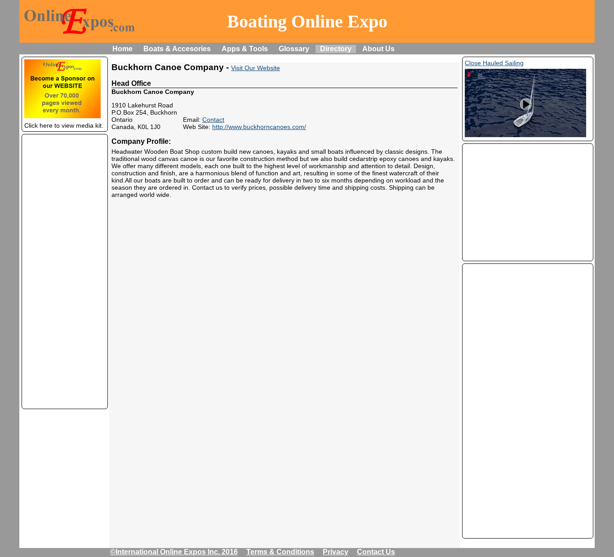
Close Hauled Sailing (494, 63)
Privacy (335, 552)
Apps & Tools (245, 49)
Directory (335, 49)
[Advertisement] (64, 271)
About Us (378, 49)
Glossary (294, 49)
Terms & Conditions (280, 552)
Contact (213, 119)
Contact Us (376, 552)
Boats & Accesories (177, 49)
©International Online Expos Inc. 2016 (174, 552)
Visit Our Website (255, 67)
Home (122, 49)
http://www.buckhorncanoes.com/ (259, 126)
